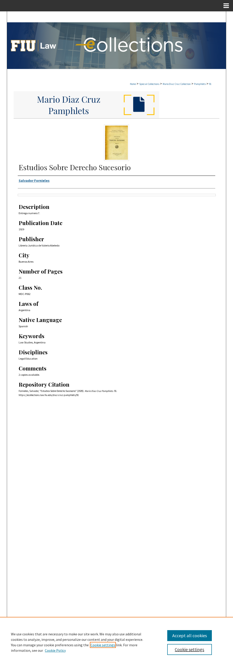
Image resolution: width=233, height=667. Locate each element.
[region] (116, 642)
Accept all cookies (189, 635)
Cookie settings (103, 645)
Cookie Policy (55, 650)
